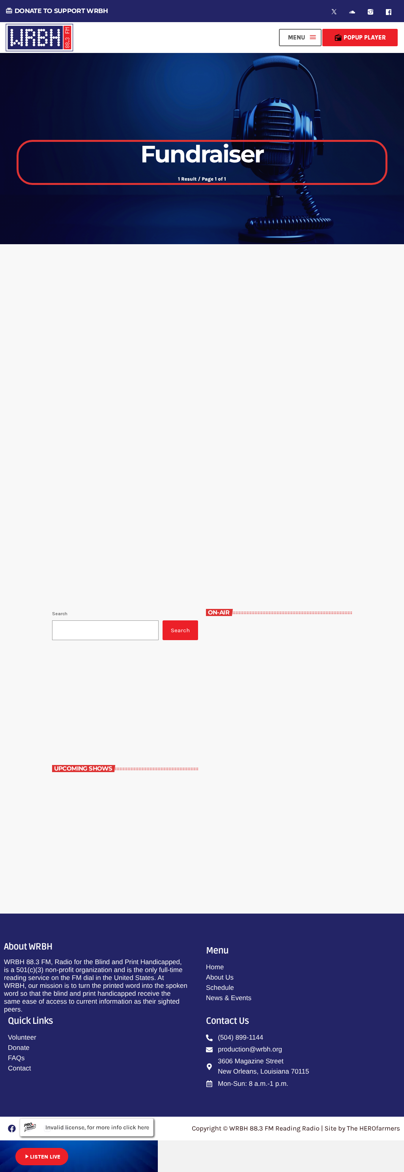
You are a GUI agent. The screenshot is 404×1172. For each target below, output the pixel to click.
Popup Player (360, 37)
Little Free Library (102, 819)
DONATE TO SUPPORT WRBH (57, 11)
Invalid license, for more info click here (97, 1127)
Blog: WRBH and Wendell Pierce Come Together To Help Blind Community (190, 484)
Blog (73, 462)
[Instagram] (370, 12)
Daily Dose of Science (106, 852)
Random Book (99, 786)
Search (59, 613)
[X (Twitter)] (334, 12)
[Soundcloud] (352, 12)
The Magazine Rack (247, 726)
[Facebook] (388, 12)
